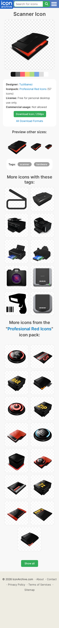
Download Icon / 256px (30, 114)
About (40, 579)
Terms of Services (39, 584)
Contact (52, 579)
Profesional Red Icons (33, 89)
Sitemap (29, 589)
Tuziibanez (26, 84)
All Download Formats (29, 121)
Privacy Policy (16, 584)
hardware (41, 164)
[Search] (46, 4)
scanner (24, 164)
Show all (30, 563)
